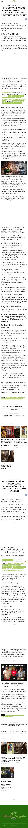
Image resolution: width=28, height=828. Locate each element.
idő (23, 397)
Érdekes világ (18, 5)
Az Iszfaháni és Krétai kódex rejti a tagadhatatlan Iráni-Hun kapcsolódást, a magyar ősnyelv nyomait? (20, 442)
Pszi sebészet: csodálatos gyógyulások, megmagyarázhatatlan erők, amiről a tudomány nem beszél (14, 408)
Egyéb (14, 799)
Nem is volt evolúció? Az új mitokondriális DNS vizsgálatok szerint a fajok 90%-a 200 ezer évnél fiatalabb (7, 442)
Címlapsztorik (10, 5)
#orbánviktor (16, 99)
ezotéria (15, 715)
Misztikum (17, 479)
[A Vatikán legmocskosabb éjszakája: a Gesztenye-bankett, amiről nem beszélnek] (7, 456)
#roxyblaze (18, 97)
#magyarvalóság (16, 101)
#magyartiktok (20, 96)
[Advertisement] (14, 65)
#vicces (9, 96)
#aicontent (13, 97)
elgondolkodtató (10, 397)
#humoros (14, 96)
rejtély (8, 398)
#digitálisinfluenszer (7, 99)
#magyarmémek (6, 97)
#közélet (4, 101)
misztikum (20, 715)
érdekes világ (19, 397)
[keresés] (25, 1)
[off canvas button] (2, 1)
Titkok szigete (4, 19)
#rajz (21, 101)
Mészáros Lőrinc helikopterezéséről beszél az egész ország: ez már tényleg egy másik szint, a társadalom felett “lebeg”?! (7, 784)
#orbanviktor (22, 99)
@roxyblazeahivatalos (7, 92)
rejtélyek (13, 398)
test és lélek (20, 398)
